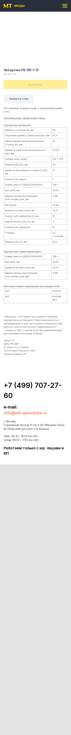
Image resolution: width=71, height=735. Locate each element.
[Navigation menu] (64, 6)
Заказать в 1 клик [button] (18, 98)
